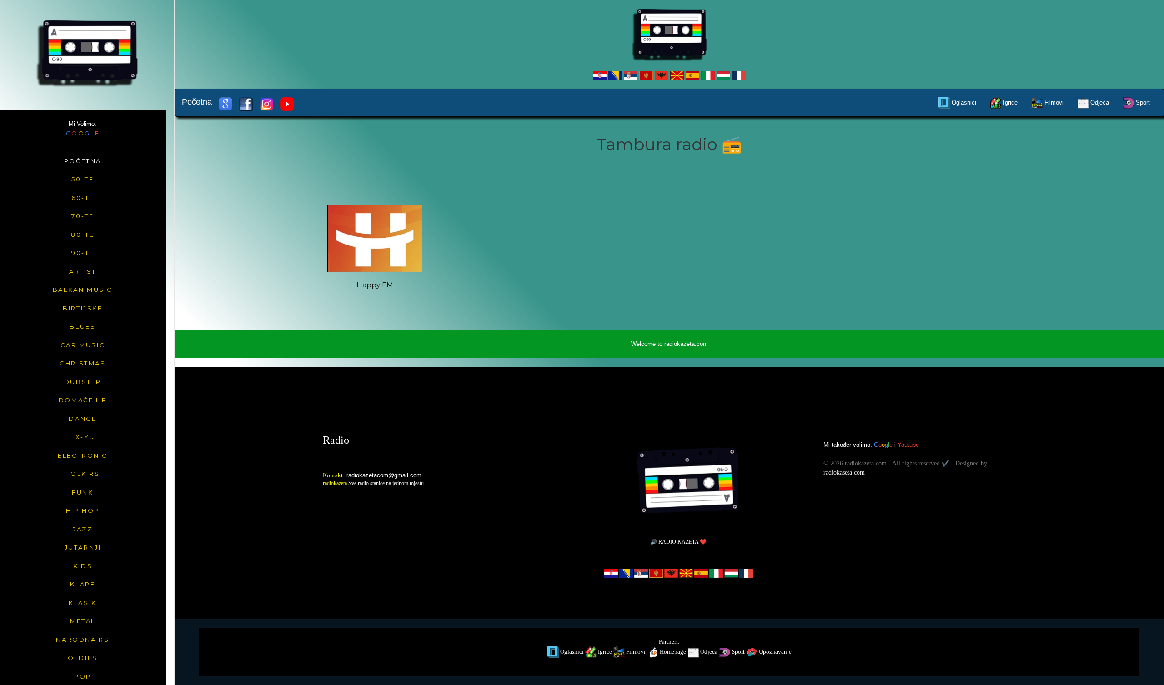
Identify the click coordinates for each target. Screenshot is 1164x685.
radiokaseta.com (844, 472)
